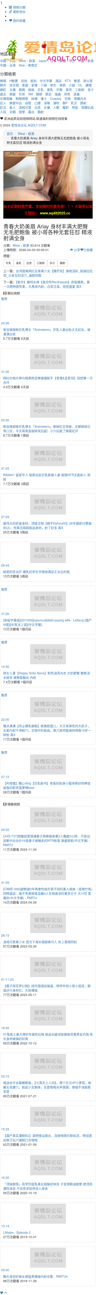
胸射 (41, 112)
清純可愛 (25, 107)
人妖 (3, 112)
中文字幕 (46, 80)
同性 (67, 94)
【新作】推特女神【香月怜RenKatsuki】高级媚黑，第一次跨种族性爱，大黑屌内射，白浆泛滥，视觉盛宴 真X (46, 284)
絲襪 (34, 98)
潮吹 (56, 103)
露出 (31, 112)
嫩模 (89, 85)
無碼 (3, 80)
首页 (10, 133)
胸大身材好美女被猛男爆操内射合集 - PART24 (35, 1276)
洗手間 (14, 85)
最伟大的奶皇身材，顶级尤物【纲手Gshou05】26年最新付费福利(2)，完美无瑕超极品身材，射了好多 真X (47, 525)
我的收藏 (18, 20)
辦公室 (88, 80)
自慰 (28, 103)
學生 (53, 85)
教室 (77, 80)
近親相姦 (6, 98)
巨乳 (41, 89)
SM (30, 94)
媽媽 (22, 89)
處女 (3, 94)
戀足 (48, 94)
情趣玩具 (87, 107)
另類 (12, 112)
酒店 (58, 80)
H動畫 (13, 80)
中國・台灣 (8, 65)
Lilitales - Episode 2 (17, 1232)
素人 (12, 107)
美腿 (12, 94)
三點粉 (79, 89)
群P (65, 103)
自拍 (24, 80)
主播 (12, 89)
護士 (44, 98)
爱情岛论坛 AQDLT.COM (28, 125)
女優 (47, 107)
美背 (69, 89)
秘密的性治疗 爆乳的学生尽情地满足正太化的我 (36, 571)
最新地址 (18, 11)
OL (80, 85)
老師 (62, 85)
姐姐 (31, 89)
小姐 (72, 85)
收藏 (88, 249)
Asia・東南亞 (28, 65)
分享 (76, 249)
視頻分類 (18, 7)
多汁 (91, 89)
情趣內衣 (80, 98)
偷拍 (33, 80)
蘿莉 (66, 107)
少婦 (44, 85)
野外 (3, 85)
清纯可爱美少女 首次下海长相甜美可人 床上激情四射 (40, 942)
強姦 (58, 94)
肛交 (3, 107)
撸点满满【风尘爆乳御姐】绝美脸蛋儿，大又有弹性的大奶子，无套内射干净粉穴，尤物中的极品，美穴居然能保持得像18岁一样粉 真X (47, 730)
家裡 (34, 85)
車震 (25, 85)
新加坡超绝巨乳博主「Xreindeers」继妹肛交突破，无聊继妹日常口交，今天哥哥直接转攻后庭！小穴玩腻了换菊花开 (46, 428)
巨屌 (22, 94)
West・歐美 (26, 133)
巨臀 (59, 89)
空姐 (68, 98)
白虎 (37, 107)
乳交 (74, 103)
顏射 (83, 103)
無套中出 (15, 103)
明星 (75, 107)
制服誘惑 (22, 98)
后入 (3, 103)
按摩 (22, 112)
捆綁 (39, 94)
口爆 (37, 103)
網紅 (3, 89)
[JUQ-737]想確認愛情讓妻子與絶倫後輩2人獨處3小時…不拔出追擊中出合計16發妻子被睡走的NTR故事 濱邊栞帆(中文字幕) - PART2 (46, 840)
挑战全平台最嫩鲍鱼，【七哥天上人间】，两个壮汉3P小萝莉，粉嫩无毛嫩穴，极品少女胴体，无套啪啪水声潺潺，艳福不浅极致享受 (47, 1087)
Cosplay (55, 98)
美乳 (50, 89)
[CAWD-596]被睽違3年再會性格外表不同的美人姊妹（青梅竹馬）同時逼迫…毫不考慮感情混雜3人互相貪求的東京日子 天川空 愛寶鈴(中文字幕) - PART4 (48, 893)
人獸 (56, 107)
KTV (68, 80)
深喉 (47, 103)
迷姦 (76, 94)
